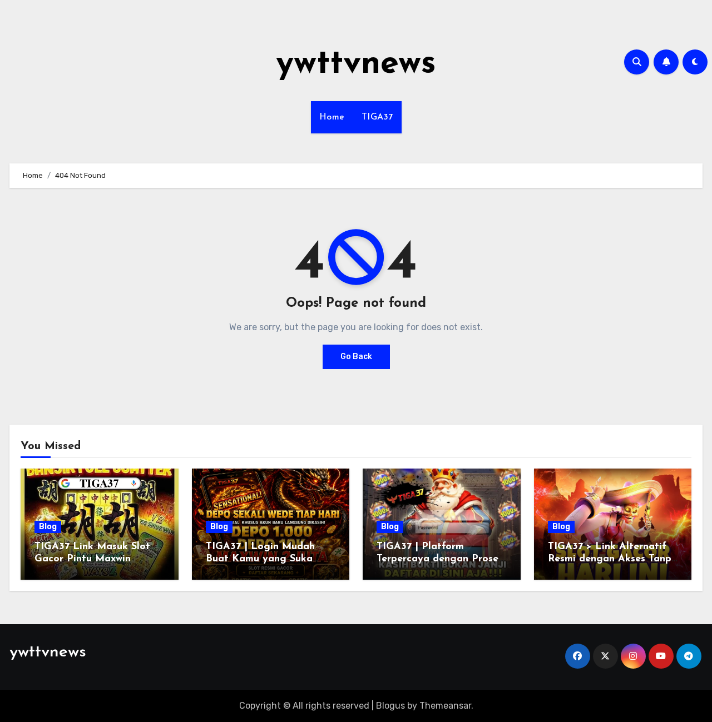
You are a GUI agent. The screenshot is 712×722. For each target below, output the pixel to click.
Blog (48, 526)
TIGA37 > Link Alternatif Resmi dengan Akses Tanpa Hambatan (613, 559)
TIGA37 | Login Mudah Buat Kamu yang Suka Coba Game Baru (260, 559)
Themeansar (445, 705)
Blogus (390, 705)
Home (332, 117)
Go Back (356, 356)
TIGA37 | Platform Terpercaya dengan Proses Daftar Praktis (440, 559)
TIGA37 (377, 117)
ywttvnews (356, 64)
